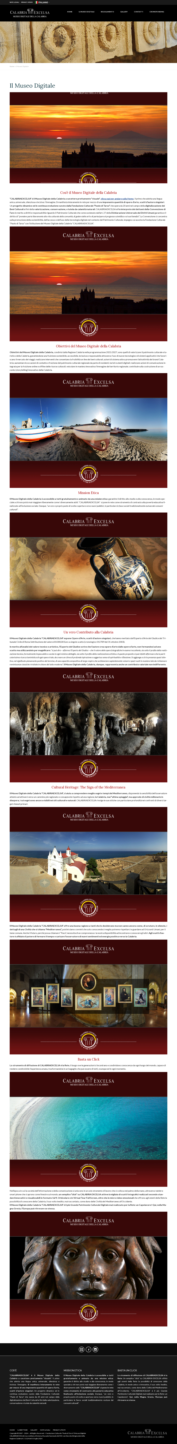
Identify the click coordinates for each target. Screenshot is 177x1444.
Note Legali (14, 2)
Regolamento (107, 12)
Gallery (124, 12)
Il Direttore (23, 1430)
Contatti (138, 12)
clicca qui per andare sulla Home (117, 198)
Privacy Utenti (27, 2)
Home (69, 12)
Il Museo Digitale (86, 12)
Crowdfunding (156, 12)
